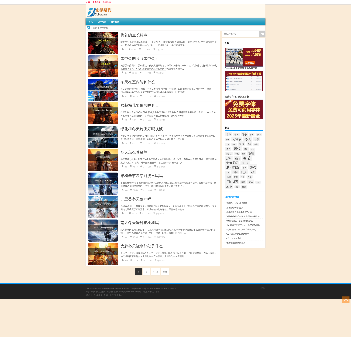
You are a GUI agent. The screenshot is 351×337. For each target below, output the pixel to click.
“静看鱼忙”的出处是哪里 (236, 203)
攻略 (251, 153)
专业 (228, 134)
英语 (243, 182)
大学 (249, 144)
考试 (249, 176)
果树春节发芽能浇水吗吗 (142, 175)
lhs (126, 143)
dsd (126, 260)
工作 (252, 149)
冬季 (256, 139)
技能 (243, 154)
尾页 (165, 271)
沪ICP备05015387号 (168, 288)
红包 (236, 177)
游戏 (253, 167)
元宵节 (237, 139)
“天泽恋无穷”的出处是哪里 (237, 233)
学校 (256, 144)
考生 (242, 177)
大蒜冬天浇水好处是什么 (142, 246)
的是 (253, 172)
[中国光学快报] (100, 5)
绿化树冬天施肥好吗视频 (142, 128)
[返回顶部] (345, 299)
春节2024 (161, 96)
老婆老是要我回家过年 (236, 242)
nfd (126, 237)
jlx (125, 213)
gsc (126, 190)
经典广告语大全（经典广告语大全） (241, 229)
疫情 (235, 172)
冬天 (247, 138)
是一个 (245, 162)
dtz (126, 96)
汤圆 (244, 167)
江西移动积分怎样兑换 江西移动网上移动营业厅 (244, 216)
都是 (244, 186)
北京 (227, 144)
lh (125, 49)
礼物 (228, 176)
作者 (251, 134)
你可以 (259, 135)
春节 (247, 158)
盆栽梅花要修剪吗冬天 (140, 105)
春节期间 (232, 162)
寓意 (246, 149)
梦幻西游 (232, 166)
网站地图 (149, 288)
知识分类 (107, 2)
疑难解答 (157, 288)
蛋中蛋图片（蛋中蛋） (140, 58)
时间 (237, 158)
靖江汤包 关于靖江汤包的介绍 (239, 211)
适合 (237, 187)
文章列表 (96, 2)
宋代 (237, 148)
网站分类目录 (129, 288)
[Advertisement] (82, 318)
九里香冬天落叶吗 (136, 199)
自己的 (232, 181)
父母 (227, 172)
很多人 (229, 153)
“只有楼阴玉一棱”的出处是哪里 (239, 220)
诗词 (258, 182)
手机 (237, 153)
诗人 (250, 181)
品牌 (234, 144)
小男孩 (263, 288)
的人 (244, 171)
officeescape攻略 (233, 238)
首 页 (88, 2)
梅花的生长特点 (134, 35)
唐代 (241, 144)
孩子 (228, 148)
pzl (126, 119)
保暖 (227, 140)
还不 (229, 186)
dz (126, 72)
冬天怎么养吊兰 (134, 152)
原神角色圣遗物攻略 (235, 207)
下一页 (155, 271)
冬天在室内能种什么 (138, 81)
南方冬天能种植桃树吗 (140, 222)
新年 (228, 158)
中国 (236, 134)
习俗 (244, 134)
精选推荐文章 (140, 288)
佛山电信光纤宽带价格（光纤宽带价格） (243, 225)
